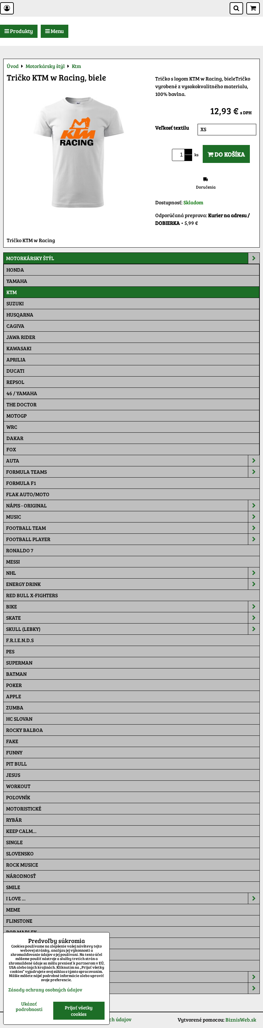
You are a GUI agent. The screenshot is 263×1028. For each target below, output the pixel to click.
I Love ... (16, 898)
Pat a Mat (18, 954)
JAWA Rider (20, 337)
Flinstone (19, 920)
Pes (10, 651)
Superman (19, 662)
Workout (18, 786)
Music (13, 516)
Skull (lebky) (23, 628)
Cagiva (15, 325)
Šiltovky (17, 976)
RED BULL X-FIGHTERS (32, 595)
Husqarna (19, 314)
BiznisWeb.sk (240, 1019)
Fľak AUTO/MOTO (27, 494)
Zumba (14, 707)
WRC (11, 426)
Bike (11, 606)
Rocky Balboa (24, 729)
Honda (15, 269)
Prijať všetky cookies (79, 1010)
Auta (12, 460)
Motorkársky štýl (30, 258)
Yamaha (16, 280)
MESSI (13, 561)
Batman (16, 673)
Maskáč (16, 965)
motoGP (16, 415)
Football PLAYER (28, 539)
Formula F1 (21, 483)
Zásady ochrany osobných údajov (45, 989)
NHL (11, 572)
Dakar (14, 438)
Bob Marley (21, 932)
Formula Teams (26, 471)
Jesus (13, 774)
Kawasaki (18, 348)
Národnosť (21, 875)
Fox (11, 449)
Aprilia (16, 359)
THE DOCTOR (21, 404)
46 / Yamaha (21, 393)
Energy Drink (23, 584)
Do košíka (229, 154)
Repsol (15, 381)
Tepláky (16, 988)
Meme (13, 909)
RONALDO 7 (19, 550)
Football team (26, 527)
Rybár (14, 819)
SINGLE (14, 842)
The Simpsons (23, 943)
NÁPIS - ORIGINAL (26, 505)
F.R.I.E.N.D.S (20, 640)
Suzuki (15, 303)
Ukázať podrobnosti (29, 1006)
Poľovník (18, 797)
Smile (13, 887)
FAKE (12, 741)
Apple (13, 696)
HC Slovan (19, 718)
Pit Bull (16, 763)
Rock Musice (22, 864)
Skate (13, 617)
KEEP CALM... (21, 831)
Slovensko (20, 853)
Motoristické (23, 808)
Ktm (11, 292)
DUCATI (15, 370)
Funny (14, 752)
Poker (14, 685)
